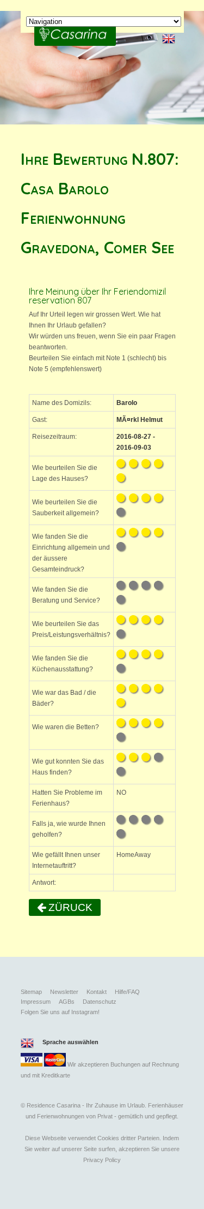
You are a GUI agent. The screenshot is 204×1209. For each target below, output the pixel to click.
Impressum (36, 1001)
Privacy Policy (102, 1160)
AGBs (67, 1001)
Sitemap (31, 991)
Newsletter (64, 991)
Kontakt (96, 991)
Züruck (69, 907)
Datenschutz (99, 1001)
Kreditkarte (55, 1075)
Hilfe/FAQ (127, 991)
